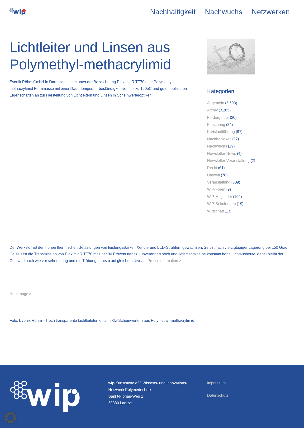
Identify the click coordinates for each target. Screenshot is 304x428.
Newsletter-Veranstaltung (228, 161)
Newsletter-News (221, 154)
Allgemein (215, 103)
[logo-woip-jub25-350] (18, 11)
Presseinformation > (164, 261)
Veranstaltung (218, 182)
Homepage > (20, 294)
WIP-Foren (216, 189)
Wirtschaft (215, 211)
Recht (212, 168)
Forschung (216, 125)
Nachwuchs (217, 146)
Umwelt (213, 175)
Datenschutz (217, 395)
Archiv (212, 110)
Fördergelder (218, 117)
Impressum (216, 383)
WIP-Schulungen (221, 204)
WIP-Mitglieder (219, 197)
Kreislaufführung (221, 132)
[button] (10, 417)
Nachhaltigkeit (219, 139)
